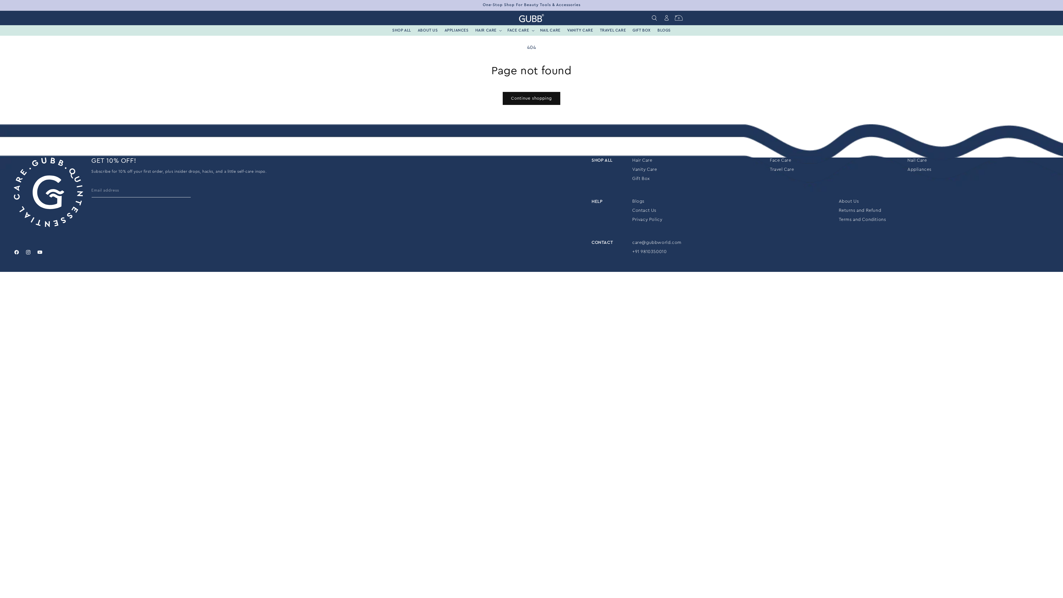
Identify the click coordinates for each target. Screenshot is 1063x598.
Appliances (919, 169)
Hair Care (642, 160)
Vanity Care (644, 169)
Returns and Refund (860, 210)
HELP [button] (597, 201)
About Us (849, 201)
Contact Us (644, 210)
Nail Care (917, 160)
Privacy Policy (647, 219)
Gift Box (641, 178)
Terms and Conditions (862, 219)
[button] (488, 30)
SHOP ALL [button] (602, 160)
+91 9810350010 (649, 251)
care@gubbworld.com (657, 242)
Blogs (638, 201)
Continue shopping (531, 98)
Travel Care (782, 169)
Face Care (780, 160)
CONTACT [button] (602, 242)
